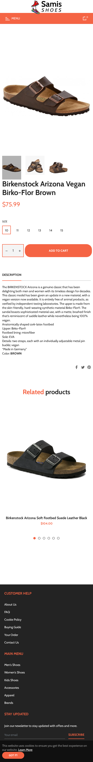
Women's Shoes (14, 672)
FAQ (7, 612)
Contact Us (11, 642)
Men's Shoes (12, 665)
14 (50, 230)
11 (17, 230)
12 (28, 230)
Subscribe (76, 735)
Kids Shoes (11, 680)
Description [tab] (11, 275)
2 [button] (39, 538)
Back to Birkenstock (49, 565)
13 (39, 230)
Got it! (13, 755)
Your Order (11, 635)
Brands (8, 703)
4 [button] (49, 538)
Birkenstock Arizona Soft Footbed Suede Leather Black (46, 518)
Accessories (11, 688)
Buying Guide (12, 627)
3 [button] (44, 538)
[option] (46, 473)
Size (4, 221)
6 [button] (58, 538)
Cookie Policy (12, 619)
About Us (10, 604)
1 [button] (34, 538)
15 (61, 230)
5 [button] (53, 538)
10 (6, 230)
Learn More (25, 750)
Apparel (9, 695)
